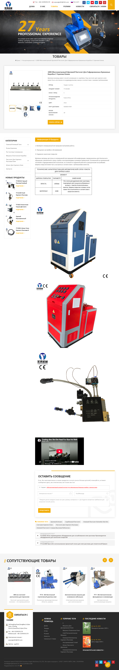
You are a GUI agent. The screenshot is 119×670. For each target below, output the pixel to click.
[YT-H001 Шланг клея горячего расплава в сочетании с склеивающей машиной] (10, 232)
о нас (42, 7)
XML (74, 661)
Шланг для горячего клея (14, 165)
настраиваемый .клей (70, 642)
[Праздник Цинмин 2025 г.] (87, 628)
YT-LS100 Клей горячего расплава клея (22, 194)
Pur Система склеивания (14, 152)
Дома (32, 7)
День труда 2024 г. (97, 642)
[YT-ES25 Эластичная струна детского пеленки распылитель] (10, 208)
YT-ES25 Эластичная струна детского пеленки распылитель (22, 206)
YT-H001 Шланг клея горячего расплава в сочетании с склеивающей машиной (22, 229)
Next (111, 560)
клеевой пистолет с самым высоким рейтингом (53, 528)
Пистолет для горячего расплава (67, 525)
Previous (105, 560)
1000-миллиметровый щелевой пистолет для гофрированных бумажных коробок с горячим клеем (72, 487)
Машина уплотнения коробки (16, 156)
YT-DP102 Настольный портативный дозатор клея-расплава (45, 596)
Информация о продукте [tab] (47, 140)
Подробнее (20, 186)
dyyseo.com (28, 663)
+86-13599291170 (17, 631)
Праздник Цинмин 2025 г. (100, 628)
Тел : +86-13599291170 (42, 2)
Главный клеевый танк (13, 144)
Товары (54, 7)
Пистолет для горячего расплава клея (13, 160)
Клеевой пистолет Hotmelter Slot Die (96, 522)
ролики (66, 7)
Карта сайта (68, 661)
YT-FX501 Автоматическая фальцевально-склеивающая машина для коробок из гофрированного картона (101, 596)
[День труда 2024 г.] (87, 641)
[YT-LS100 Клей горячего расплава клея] (10, 196)
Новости (80, 7)
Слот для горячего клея (45, 525)
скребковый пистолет (72, 522)
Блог (61, 661)
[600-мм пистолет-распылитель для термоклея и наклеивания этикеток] (18, 579)
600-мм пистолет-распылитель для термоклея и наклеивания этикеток (18, 596)
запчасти (9, 169)
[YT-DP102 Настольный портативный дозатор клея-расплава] (45, 579)
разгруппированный (28, 60)
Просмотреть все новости (93, 650)
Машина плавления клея (71, 630)
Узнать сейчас (54, 122)
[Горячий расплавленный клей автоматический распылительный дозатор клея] (10, 220)
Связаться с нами (98, 7)
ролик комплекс (11, 148)
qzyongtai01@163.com (61, 2)
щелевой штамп (56, 522)
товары (46, 628)
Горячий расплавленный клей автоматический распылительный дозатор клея (21, 218)
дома (46, 626)
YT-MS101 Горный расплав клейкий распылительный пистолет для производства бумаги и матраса (22, 182)
